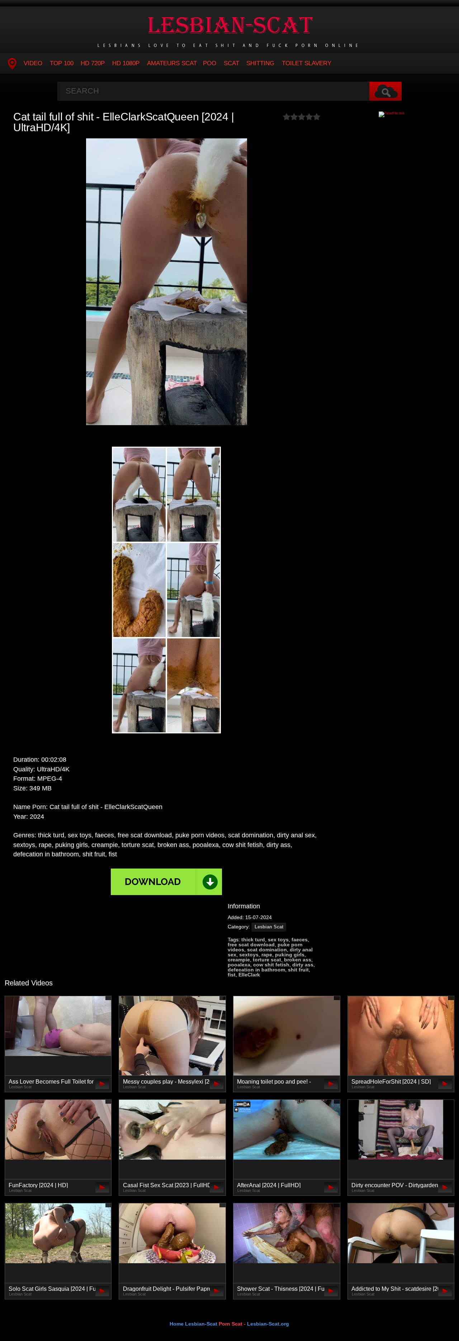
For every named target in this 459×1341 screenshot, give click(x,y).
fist (232, 975)
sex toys (278, 939)
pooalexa (239, 964)
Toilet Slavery (306, 63)
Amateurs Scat (172, 63)
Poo (209, 63)
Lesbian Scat (269, 926)
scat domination (267, 949)
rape (266, 954)
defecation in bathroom (256, 970)
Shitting (260, 63)
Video (33, 63)
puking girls (289, 954)
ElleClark (249, 975)
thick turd (253, 939)
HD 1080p (125, 63)
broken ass (297, 959)
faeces (300, 939)
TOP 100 (62, 63)
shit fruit (298, 970)
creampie (239, 959)
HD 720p (93, 63)
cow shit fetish (271, 964)
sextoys (249, 954)
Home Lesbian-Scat (193, 1324)
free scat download (251, 944)
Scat (231, 63)
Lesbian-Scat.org (268, 1324)
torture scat (267, 959)
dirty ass (302, 964)
